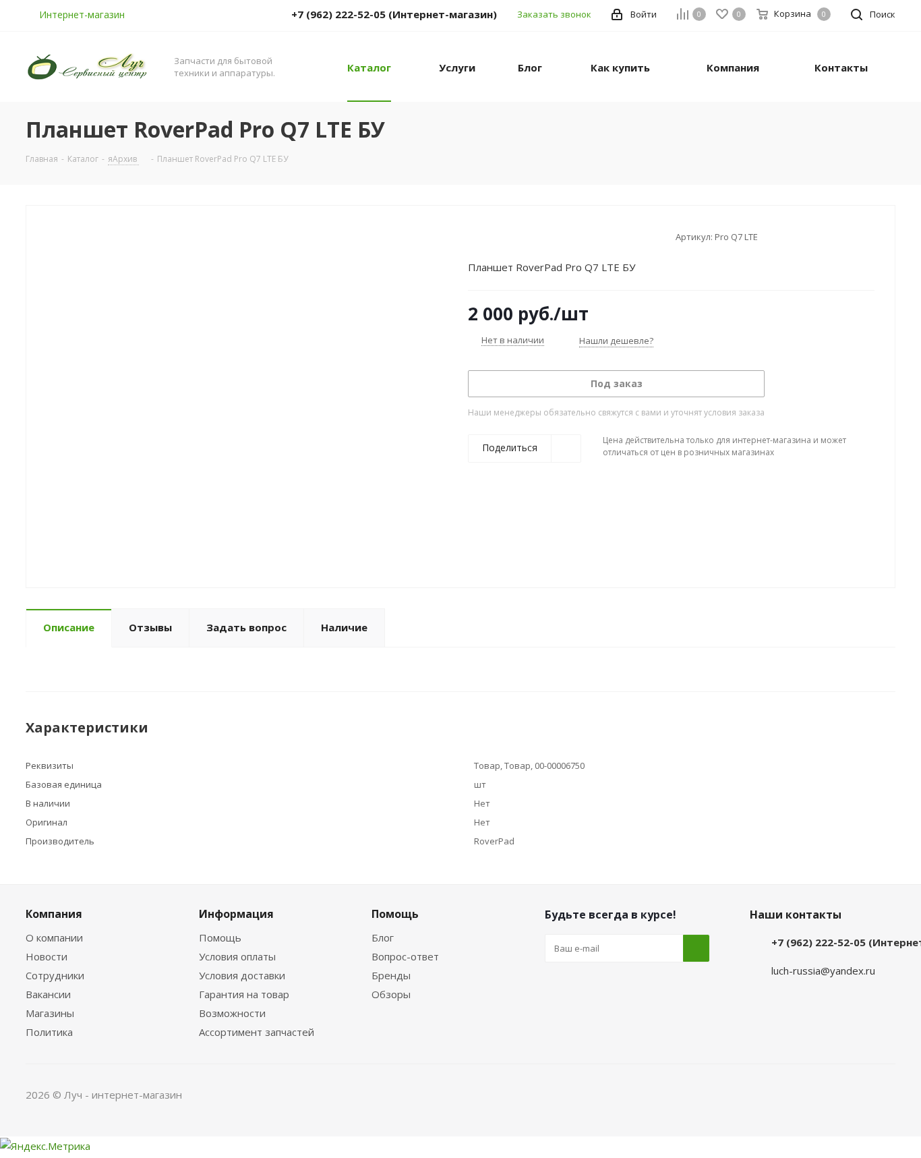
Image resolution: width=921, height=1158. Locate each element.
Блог (383, 937)
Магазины (50, 1013)
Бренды (391, 975)
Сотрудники (55, 975)
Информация (236, 913)
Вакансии (48, 994)
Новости (46, 956)
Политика (49, 1032)
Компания (54, 913)
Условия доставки (242, 975)
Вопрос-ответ (405, 956)
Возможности (232, 1013)
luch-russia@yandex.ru (823, 970)
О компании (54, 937)
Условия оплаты (237, 956)
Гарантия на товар (244, 994)
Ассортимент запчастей (256, 1032)
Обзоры (391, 994)
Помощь (220, 937)
